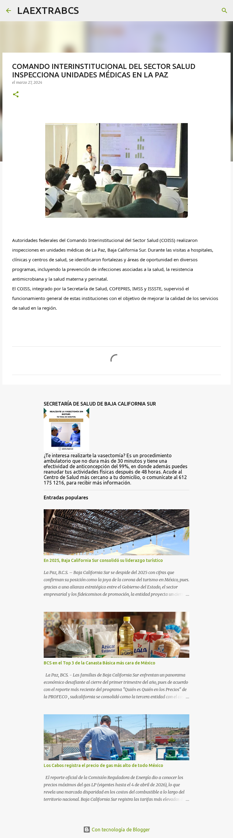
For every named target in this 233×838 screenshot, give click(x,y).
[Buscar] (87, 10)
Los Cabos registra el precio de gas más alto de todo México (103, 765)
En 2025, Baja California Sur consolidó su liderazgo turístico (103, 560)
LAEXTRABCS (48, 10)
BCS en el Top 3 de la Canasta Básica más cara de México (99, 662)
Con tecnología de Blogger (120, 829)
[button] (15, 95)
